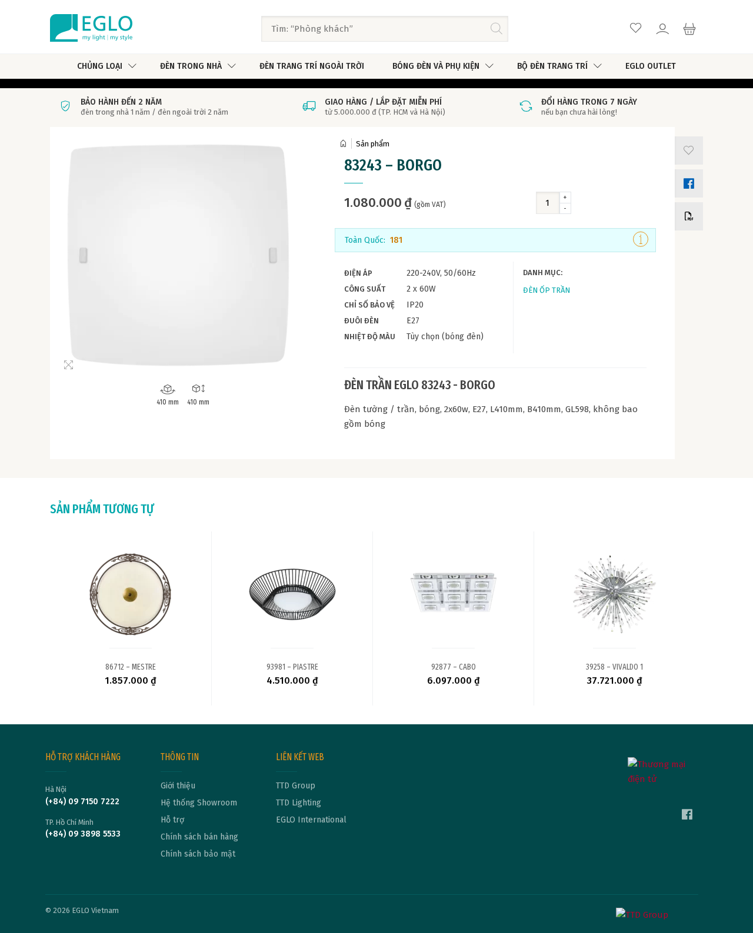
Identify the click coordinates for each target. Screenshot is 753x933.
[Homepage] (345, 144)
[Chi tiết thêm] (640, 239)
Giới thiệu (178, 786)
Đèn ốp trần (546, 290)
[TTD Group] (657, 912)
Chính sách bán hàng (199, 837)
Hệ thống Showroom (199, 803)
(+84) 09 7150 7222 (82, 802)
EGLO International (311, 820)
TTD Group (295, 786)
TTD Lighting (298, 803)
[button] (686, 150)
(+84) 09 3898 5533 (83, 834)
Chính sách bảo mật (198, 854)
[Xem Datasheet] (686, 216)
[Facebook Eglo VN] (687, 816)
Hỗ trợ (172, 820)
